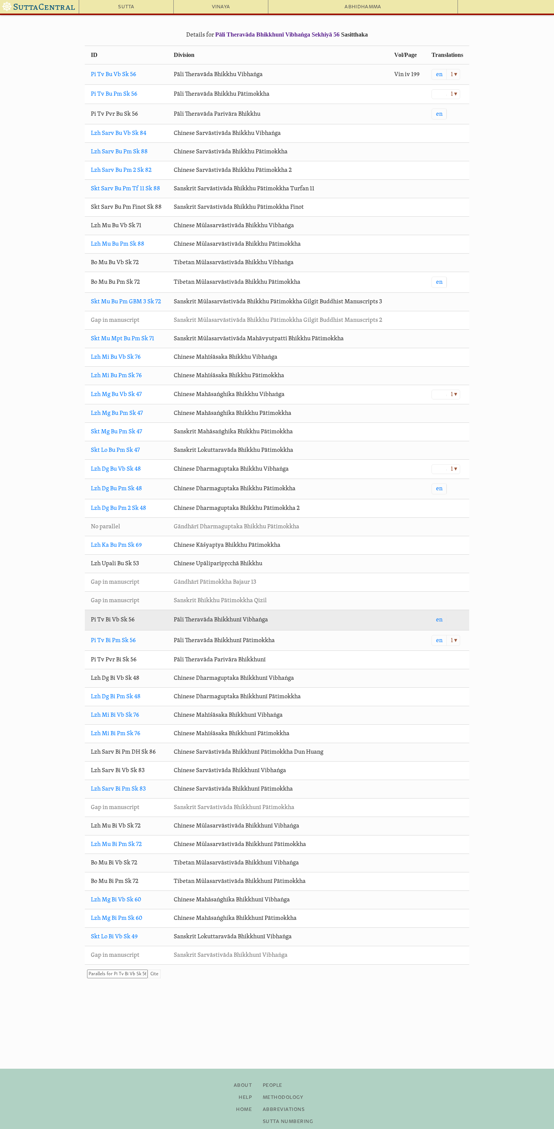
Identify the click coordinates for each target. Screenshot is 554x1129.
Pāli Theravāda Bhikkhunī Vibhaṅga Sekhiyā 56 (277, 34)
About (243, 1085)
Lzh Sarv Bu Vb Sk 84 (118, 133)
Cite (154, 973)
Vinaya (221, 7)
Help (245, 1097)
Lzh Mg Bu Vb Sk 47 (116, 395)
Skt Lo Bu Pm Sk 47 (115, 450)
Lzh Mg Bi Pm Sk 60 (116, 918)
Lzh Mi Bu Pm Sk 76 (116, 376)
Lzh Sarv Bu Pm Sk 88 (119, 152)
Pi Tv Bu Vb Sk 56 (113, 75)
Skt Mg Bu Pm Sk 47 (116, 432)
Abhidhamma (362, 7)
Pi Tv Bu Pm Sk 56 (114, 94)
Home (244, 1109)
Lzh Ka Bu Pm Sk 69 (116, 545)
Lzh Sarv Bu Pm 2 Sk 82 (121, 170)
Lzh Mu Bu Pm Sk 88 (117, 244)
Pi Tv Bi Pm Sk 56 (113, 641)
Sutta (126, 7)
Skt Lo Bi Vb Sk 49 (114, 937)
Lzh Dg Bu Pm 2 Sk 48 (118, 508)
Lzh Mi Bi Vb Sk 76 (115, 715)
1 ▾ (454, 75)
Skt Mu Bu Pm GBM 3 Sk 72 (126, 302)
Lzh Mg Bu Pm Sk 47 (117, 413)
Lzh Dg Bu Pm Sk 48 (116, 489)
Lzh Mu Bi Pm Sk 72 (116, 844)
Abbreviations (284, 1109)
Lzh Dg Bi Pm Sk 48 (116, 697)
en (439, 75)
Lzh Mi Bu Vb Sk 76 (116, 357)
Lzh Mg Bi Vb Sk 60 (116, 900)
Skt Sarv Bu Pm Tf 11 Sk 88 (125, 189)
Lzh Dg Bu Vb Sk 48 (116, 469)
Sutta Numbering (288, 1121)
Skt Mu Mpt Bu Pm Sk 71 (122, 339)
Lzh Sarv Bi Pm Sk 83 (118, 789)
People (272, 1085)
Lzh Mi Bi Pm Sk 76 (115, 734)
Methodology (283, 1097)
